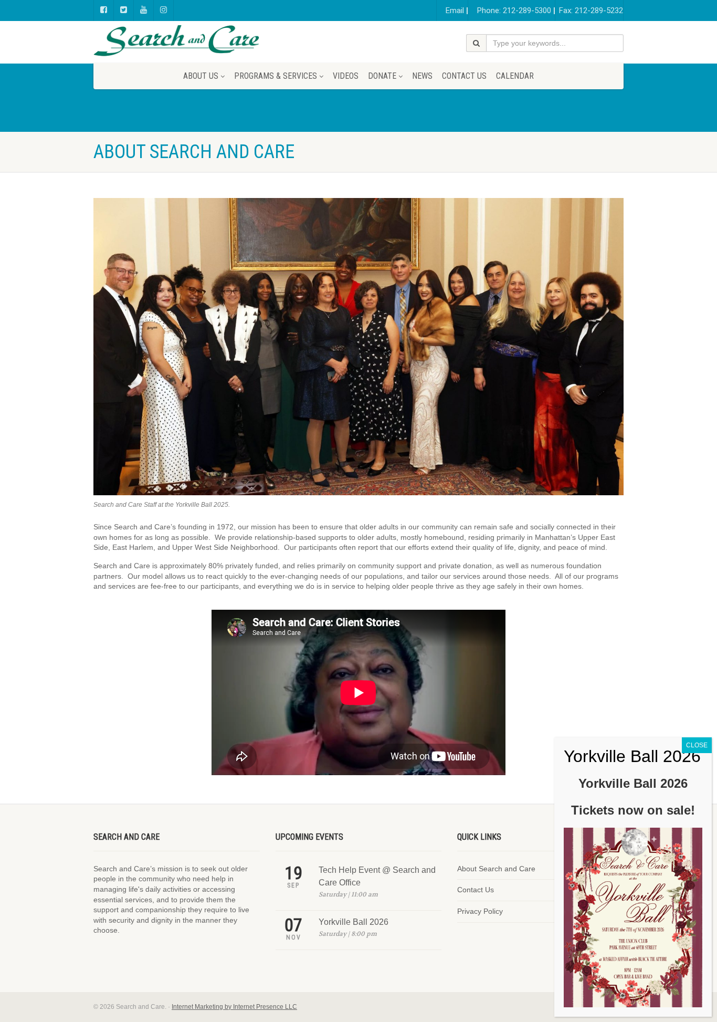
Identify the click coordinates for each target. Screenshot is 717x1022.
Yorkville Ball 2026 (353, 921)
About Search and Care (496, 868)
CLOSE (697, 745)
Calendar (515, 76)
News (422, 76)
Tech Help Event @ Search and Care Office (377, 876)
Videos (345, 76)
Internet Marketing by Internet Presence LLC (234, 1006)
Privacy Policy (480, 911)
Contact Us (464, 76)
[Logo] (176, 41)
